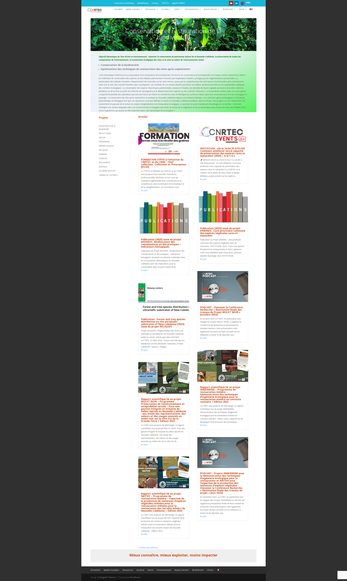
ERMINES (103, 154)
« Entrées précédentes (148, 547)
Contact (155, 3)
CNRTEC (165, 3)
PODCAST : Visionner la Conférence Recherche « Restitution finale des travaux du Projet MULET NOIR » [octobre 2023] (221, 311)
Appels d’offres (178, 3)
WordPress (135, 577)
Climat (241, 9)
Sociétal (165, 9)
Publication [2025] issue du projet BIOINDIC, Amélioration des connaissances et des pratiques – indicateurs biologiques (161, 243)
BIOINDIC (103, 166)
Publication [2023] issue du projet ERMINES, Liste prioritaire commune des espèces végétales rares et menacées (222, 232)
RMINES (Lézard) (106, 145)
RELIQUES (103, 150)
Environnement (191, 9)
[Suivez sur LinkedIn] (236, 3)
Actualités (118, 9)
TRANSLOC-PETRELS (108, 175)
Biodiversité (228, 9)
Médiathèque (143, 3)
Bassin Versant (210, 9)
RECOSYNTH (104, 162)
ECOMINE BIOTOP (107, 171)
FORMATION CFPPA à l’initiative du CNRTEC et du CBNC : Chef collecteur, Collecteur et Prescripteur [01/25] (163, 163)
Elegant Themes (108, 577)
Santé (176, 9)
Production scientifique (124, 3)
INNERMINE (104, 141)
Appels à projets (133, 9)
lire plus (144, 190)
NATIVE (102, 137)
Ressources (151, 9)
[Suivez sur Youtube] (231, 3)
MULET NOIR (105, 133)
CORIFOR (103, 158)
